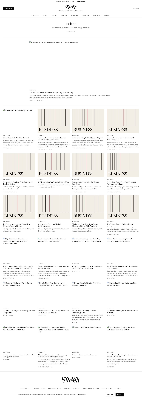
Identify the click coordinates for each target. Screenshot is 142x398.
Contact (118, 389)
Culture (64, 15)
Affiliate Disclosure (91, 389)
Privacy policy (81, 394)
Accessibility (107, 389)
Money (45, 15)
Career (54, 15)
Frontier (96, 15)
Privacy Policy (40, 389)
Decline (110, 394)
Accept (120, 394)
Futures (107, 15)
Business (35, 15)
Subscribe (8, 8)
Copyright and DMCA (72, 389)
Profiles (74, 15)
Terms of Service (54, 389)
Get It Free (81, 2)
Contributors (25, 389)
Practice (85, 15)
